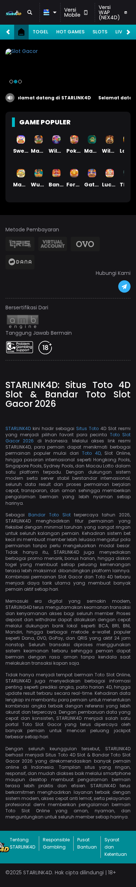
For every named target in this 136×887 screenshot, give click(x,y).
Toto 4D (91, 453)
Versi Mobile (72, 12)
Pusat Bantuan (87, 843)
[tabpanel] (68, 68)
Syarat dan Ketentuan (115, 847)
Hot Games (70, 32)
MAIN (20, 139)
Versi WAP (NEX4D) (109, 12)
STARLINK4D (18, 428)
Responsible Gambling (56, 843)
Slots (99, 32)
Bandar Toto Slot (49, 515)
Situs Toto (87, 428)
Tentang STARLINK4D (22, 843)
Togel (40, 32)
